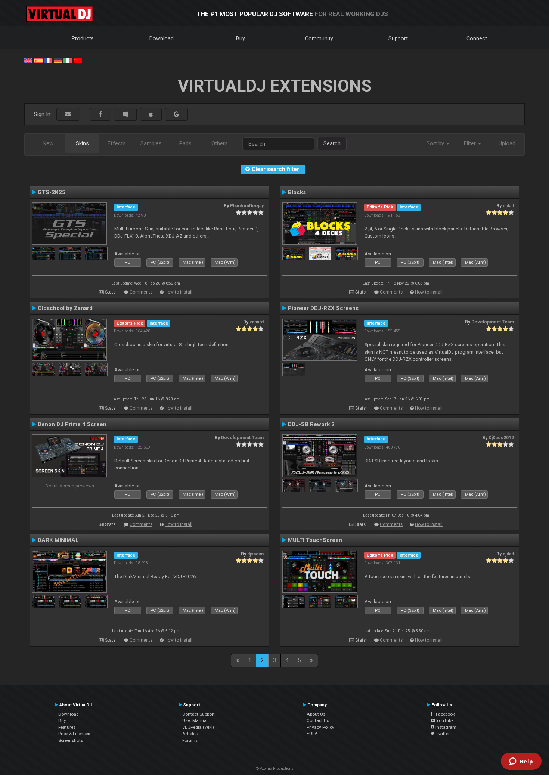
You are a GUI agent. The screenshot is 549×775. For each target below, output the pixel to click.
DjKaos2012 (501, 437)
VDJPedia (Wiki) (198, 727)
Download (161, 38)
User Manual (195, 720)
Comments (141, 292)
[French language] (48, 60)
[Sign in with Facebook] (100, 114)
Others (219, 143)
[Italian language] (67, 60)
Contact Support (198, 714)
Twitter (442, 733)
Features (66, 727)
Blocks (297, 192)
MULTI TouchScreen (315, 540)
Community (319, 38)
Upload (507, 143)
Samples (151, 143)
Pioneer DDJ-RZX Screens (323, 308)
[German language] (58, 60)
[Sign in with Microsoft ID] (125, 114)
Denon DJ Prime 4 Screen (72, 424)
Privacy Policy (320, 727)
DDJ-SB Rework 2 (311, 424)
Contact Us (318, 720)
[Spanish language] (38, 60)
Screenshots (70, 740)
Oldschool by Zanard (65, 308)
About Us (316, 714)
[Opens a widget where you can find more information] (521, 762)
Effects (117, 143)
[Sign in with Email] (68, 114)
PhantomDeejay (247, 205)
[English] (28, 60)
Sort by (436, 143)
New (48, 143)
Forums (190, 740)
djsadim (255, 554)
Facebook (443, 714)
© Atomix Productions (275, 768)
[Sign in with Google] (176, 114)
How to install (178, 292)
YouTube (444, 720)
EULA (312, 733)
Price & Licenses (74, 733)
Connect (476, 38)
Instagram (445, 727)
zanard (256, 322)
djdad (508, 205)
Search (332, 143)
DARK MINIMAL (58, 540)
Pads (185, 143)
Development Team (492, 322)
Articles (190, 733)
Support (398, 38)
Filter (470, 143)
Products (83, 38)
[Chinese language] (78, 60)
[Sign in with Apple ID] (151, 114)
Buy (240, 38)
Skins (82, 143)
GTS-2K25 (51, 192)
